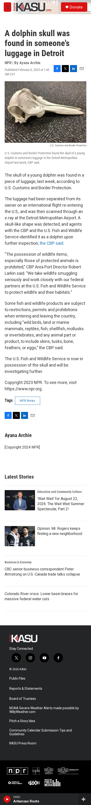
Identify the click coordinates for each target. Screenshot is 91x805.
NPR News (27, 400)
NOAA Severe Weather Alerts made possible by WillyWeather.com (44, 710)
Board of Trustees (22, 699)
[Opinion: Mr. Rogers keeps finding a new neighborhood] (20, 536)
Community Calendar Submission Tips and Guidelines (40, 732)
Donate (76, 7)
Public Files (17, 678)
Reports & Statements (25, 688)
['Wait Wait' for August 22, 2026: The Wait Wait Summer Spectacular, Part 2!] (20, 500)
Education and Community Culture (59, 492)
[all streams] (85, 799)
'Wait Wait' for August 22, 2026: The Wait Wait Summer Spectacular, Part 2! (60, 503)
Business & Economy (18, 562)
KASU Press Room (22, 743)
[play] (7, 799)
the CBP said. (52, 243)
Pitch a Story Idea (22, 721)
